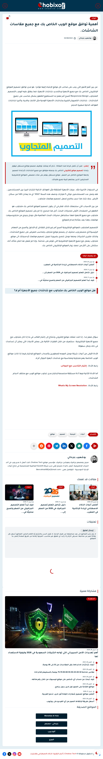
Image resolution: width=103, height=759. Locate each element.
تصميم (62, 434)
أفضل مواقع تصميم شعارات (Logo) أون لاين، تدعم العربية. (68, 694)
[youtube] (19, 754)
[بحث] (5, 5)
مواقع (52, 434)
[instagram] (14, 754)
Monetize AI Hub (51, 716)
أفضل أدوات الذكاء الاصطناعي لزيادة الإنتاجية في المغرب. (68, 265)
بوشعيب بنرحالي (85, 38)
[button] (87, 446)
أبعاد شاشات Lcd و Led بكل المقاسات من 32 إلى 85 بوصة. (68, 665)
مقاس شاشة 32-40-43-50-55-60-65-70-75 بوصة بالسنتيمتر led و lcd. (64, 672)
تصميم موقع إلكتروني (73, 171)
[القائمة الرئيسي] (97, 5)
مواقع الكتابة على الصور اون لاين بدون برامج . (74, 687)
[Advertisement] (51, 66)
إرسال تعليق (88, 531)
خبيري (51, 740)
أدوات (94, 18)
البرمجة (72, 434)
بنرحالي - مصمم (51, 724)
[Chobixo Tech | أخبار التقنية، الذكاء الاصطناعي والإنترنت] (51, 6)
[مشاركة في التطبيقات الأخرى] (34, 446)
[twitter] (9, 754)
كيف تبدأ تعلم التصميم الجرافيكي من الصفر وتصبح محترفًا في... (66, 281)
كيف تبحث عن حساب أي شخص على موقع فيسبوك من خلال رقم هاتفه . (62, 680)
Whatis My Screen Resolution (72, 386)
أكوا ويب (51, 732)
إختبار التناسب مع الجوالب (74, 366)
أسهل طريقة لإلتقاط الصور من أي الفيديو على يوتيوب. (70, 702)
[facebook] (4, 754)
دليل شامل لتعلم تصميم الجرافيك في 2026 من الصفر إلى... (68, 273)
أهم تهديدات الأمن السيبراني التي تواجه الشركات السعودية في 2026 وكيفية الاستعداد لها (53, 655)
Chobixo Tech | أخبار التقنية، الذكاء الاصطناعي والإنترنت (53, 754)
